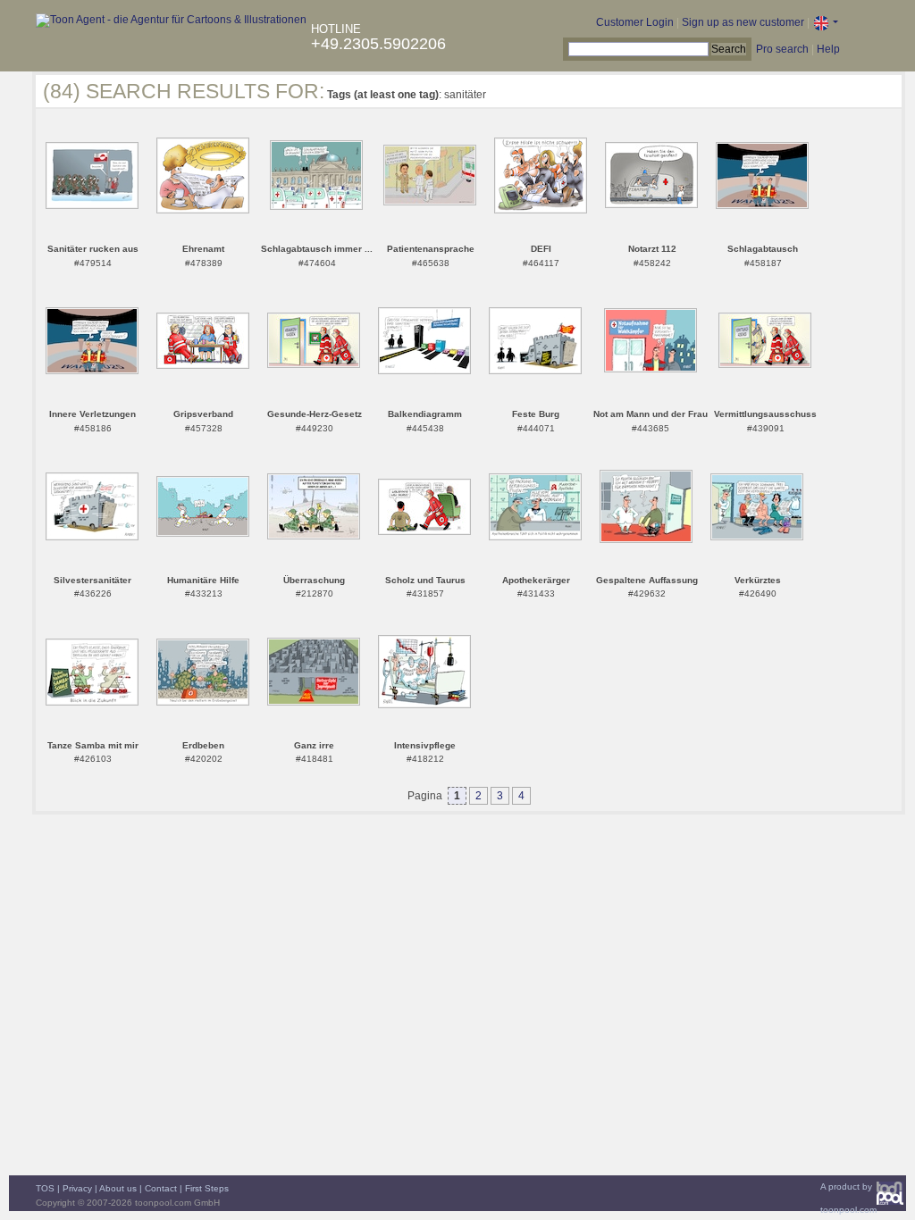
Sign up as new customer (743, 22)
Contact (161, 1188)
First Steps (207, 1188)
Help (828, 49)
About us (118, 1188)
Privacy (77, 1188)
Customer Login (635, 22)
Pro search (782, 49)
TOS (45, 1188)
